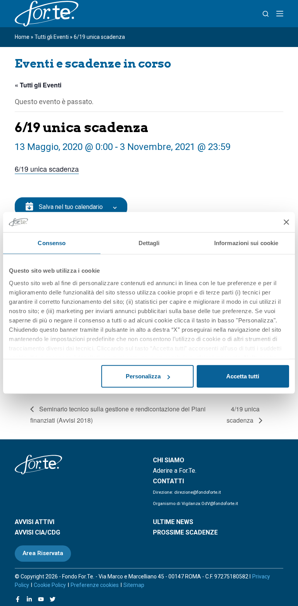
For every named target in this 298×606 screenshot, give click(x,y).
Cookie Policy (50, 585)
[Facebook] (18, 599)
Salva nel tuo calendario (71, 207)
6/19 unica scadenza (47, 169)
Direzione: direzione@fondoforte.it (187, 492)
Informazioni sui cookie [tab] (246, 243)
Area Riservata (43, 553)
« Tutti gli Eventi (38, 84)
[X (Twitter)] (52, 599)
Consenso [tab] (52, 243)
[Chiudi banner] (286, 222)
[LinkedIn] (29, 599)
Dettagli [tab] (149, 243)
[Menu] (279, 13)
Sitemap (133, 585)
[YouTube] (41, 599)
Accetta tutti (242, 376)
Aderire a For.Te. (174, 470)
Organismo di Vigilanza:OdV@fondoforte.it (195, 503)
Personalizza (143, 376)
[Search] (266, 14)
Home (22, 37)
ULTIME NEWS (173, 522)
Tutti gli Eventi (52, 37)
